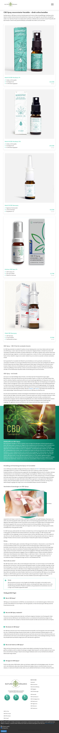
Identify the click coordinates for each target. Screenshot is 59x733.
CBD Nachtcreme (34, 701)
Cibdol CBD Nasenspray (11, 333)
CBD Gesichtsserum (34, 696)
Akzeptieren (4, 731)
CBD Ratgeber (33, 689)
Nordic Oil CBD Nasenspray (11, 205)
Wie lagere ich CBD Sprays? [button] (12, 660)
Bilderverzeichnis (34, 684)
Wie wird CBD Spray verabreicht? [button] (14, 612)
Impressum (33, 682)
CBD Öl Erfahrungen (34, 691)
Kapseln (37, 388)
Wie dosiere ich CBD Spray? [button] (12, 627)
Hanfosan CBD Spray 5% (11, 269)
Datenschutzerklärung (35, 686)
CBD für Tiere (6, 711)
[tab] (29, 598)
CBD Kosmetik (33, 694)
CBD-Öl (37, 468)
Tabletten (31, 388)
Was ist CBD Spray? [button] (10, 598)
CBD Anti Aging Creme (35, 699)
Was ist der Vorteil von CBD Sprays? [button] (15, 644)
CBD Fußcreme (34, 706)
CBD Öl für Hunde (7, 713)
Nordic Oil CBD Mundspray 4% (12, 77)
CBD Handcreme (34, 708)
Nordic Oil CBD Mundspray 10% (13, 141)
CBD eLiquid (6, 718)
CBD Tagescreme (34, 703)
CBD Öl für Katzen (7, 715)
